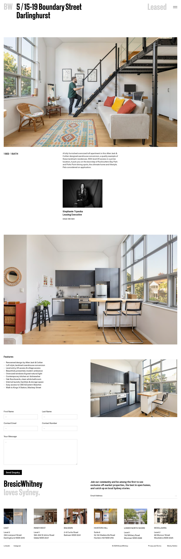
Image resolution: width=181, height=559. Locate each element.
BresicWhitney (23, 484)
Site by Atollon (172, 546)
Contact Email (10, 423)
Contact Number (49, 423)
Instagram (17, 546)
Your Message (10, 436)
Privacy (150, 546)
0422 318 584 (69, 219)
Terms (159, 546)
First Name (9, 411)
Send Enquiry (13, 472)
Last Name (47, 411)
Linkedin (7, 546)
